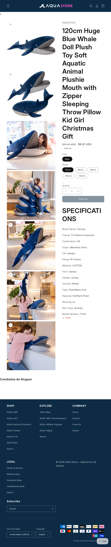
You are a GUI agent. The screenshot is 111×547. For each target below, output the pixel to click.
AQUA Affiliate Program (51, 424)
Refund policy (13, 474)
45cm (68, 170)
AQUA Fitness (13, 430)
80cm (93, 170)
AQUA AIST (12, 418)
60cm (80, 170)
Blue (67, 159)
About (75, 412)
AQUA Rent (12, 443)
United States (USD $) (19, 534)
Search (10, 449)
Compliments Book (16, 486)
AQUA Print (12, 436)
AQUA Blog (45, 412)
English (42, 534)
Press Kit (76, 424)
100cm (68, 176)
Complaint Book (14, 480)
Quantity (66, 186)
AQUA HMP (12, 412)
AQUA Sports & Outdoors (19, 424)
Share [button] (68, 318)
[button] (8, 6)
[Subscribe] (52, 509)
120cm (82, 176)
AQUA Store (84, 541)
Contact (76, 418)
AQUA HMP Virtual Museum (53, 418)
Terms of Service (15, 468)
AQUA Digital (46, 430)
